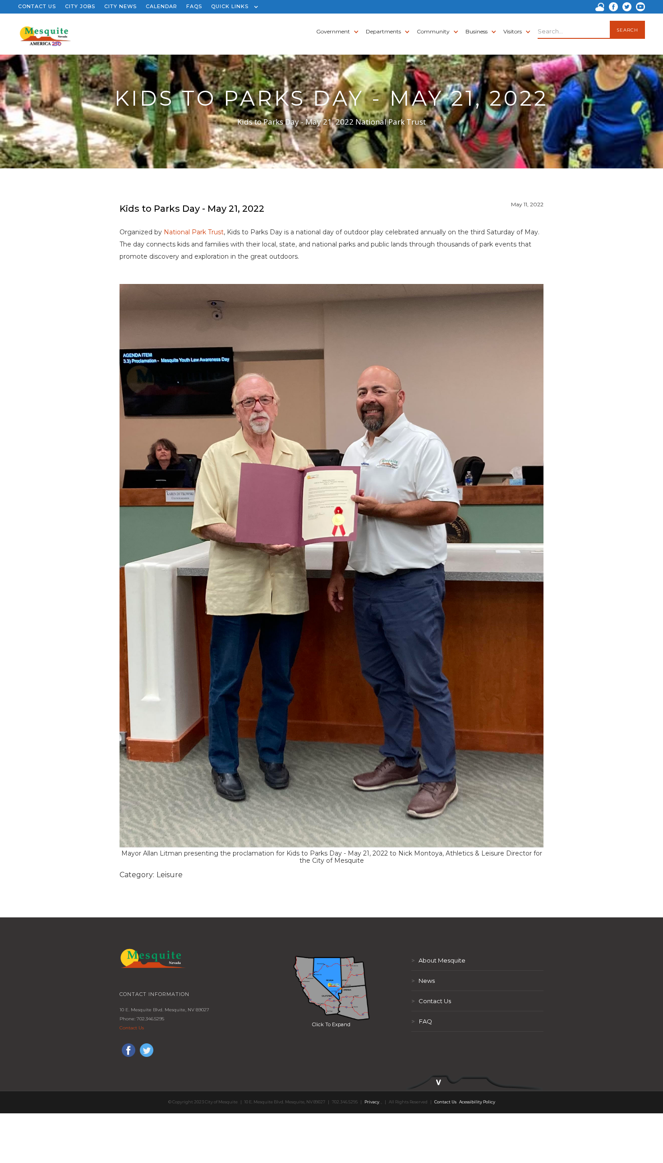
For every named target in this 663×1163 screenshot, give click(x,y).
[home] (45, 32)
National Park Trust (194, 232)
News (423, 980)
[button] (232, 7)
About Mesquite (438, 960)
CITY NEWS (120, 6)
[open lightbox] (331, 988)
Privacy (371, 1101)
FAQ (421, 1021)
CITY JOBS (80, 6)
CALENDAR (161, 6)
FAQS (194, 6)
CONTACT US (37, 6)
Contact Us (132, 1028)
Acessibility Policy (477, 1101)
